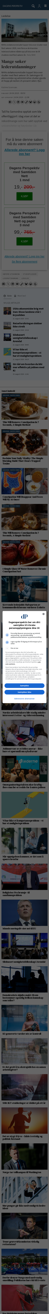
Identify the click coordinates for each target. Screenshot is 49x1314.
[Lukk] (43, 614)
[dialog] (24, 657)
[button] (24, 648)
